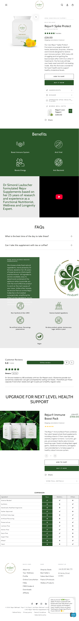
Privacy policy (27, 612)
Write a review (45, 363)
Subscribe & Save (47, 576)
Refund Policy (17, 612)
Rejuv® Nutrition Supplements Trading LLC (41, 609)
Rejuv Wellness (50, 22)
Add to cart (59, 76)
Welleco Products (47, 583)
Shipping (47, 40)
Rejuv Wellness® (15, 607)
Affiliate (26, 593)
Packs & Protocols (47, 579)
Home (46, 18)
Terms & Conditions (40, 612)
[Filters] (67, 362)
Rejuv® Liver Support (60, 111)
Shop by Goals (45, 570)
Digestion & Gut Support (57, 18)
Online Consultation (30, 579)
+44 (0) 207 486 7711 (65, 569)
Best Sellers (45, 573)
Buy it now (59, 82)
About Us (26, 570)
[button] (62, 5)
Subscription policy (40, 615)
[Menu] (6, 5)
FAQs (25, 583)
